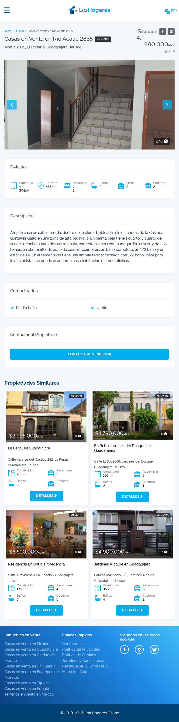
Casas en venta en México (26, 644)
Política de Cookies (79, 655)
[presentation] (12, 104)
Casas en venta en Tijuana (27, 683)
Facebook (124, 649)
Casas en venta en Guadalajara (31, 649)
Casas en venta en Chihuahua (29, 666)
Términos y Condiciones (83, 660)
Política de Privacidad (81, 649)
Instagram (139, 649)
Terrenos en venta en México (29, 694)
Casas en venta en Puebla (26, 688)
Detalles (44, 496)
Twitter (154, 649)
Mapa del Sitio (74, 672)
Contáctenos (73, 644)
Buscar (19, 31)
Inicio (7, 31)
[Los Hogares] (89, 9)
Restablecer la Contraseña (85, 666)
